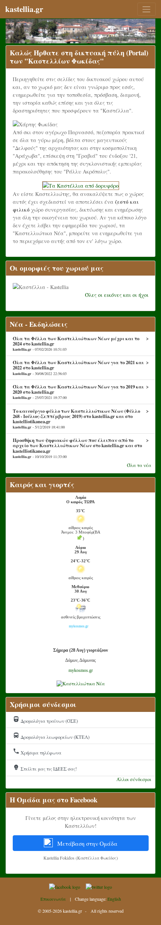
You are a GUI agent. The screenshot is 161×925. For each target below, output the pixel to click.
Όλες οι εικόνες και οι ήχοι (117, 294)
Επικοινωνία (53, 899)
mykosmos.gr (81, 670)
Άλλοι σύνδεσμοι (133, 779)
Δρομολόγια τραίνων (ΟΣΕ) (45, 720)
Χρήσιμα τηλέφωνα (37, 752)
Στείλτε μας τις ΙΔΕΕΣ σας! (45, 768)
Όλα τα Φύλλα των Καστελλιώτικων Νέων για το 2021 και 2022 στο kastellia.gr (81, 367)
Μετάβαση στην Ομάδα (87, 843)
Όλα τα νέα (139, 465)
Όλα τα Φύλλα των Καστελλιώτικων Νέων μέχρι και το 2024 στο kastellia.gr (81, 343)
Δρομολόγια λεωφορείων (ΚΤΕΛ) (51, 736)
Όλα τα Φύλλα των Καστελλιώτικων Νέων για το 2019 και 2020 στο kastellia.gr (81, 391)
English (114, 899)
